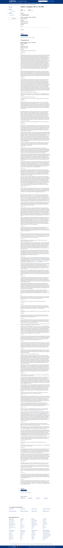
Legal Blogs (33, 532)
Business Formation (34, 520)
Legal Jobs (33, 531)
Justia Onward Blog (45, 537)
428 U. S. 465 (46, 267)
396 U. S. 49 (23, 331)
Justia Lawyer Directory (46, 532)
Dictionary (44, 520)
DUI (20, 523)
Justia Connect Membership (46, 531)
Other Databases (34, 530)
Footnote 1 (26, 178)
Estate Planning (22, 524)
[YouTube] (13, 546)
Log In (49, 1)
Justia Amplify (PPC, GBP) (46, 536)
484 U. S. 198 (45, 480)
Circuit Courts (11, 536)
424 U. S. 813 (40, 260)
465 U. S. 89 (39, 86)
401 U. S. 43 (33, 413)
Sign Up (52, 1)
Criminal (21, 521)
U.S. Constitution (11, 531)
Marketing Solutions (46, 530)
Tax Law (33, 527)
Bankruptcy (21, 520)
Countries (33, 538)
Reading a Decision (46, 511)
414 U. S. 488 (33, 333)
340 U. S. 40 (39, 337)
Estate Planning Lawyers (12, 524)
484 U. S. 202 (38, 396)
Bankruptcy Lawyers (11, 520)
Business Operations (34, 521)
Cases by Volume (34, 508)
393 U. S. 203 (41, 326)
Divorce (21, 522)
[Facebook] (14, 546)
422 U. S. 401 (35, 195)
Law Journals (44, 524)
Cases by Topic (22, 508)
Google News (46, 498)
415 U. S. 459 (40, 198)
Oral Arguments (23, 490)
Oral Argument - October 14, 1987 (25, 492)
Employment (33, 522)
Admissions (44, 521)
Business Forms (34, 533)
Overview (10, 7)
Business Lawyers (11, 521)
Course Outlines (45, 523)
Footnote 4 (31, 224)
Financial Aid (44, 522)
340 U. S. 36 (36, 337)
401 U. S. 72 (27, 425)
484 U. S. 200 (47, 367)
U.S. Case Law (15, 4)
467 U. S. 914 (24, 408)
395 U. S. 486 (46, 235)
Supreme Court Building (24, 511)
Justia (9, 4)
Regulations (10, 533)
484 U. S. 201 (32, 90)
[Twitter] (18, 546)
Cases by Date (11, 508)
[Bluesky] (17, 546)
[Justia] (12, 1)
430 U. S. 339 (40, 408)
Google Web (38, 498)
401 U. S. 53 (37, 413)
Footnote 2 (22, 309)
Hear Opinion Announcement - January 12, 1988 (27, 37)
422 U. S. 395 (32, 195)
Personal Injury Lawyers (12, 527)
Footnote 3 (22, 313)
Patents (33, 536)
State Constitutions (22, 531)
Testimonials (44, 538)
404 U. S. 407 (27, 196)
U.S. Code (10, 532)
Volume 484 (28, 4)
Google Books (30, 498)
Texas (21, 538)
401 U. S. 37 (38, 103)
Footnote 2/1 (29, 383)
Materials (10, 13)
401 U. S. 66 (24, 425)
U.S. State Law (22, 530)
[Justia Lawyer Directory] (19, 546)
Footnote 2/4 (25, 420)
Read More (22, 29)
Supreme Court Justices (12, 511)
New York (21, 537)
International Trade (34, 524)
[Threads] (16, 546)
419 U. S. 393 (22, 198)
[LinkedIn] (12, 546)
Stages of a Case (34, 511)
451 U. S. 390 (31, 235)
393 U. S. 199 (37, 326)
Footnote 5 (28, 230)
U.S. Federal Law (11, 530)
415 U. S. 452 (36, 198)
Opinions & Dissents (24, 35)
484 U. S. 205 (22, 95)
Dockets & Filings (11, 538)
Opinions (10, 9)
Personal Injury (22, 527)
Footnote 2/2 (22, 447)
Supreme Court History (46, 508)
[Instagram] (15, 546)
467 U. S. (45, 405)
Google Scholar (23, 498)
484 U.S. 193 (31, 42)
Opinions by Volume (24, 4)
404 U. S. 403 (24, 196)
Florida (21, 536)
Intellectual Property (34, 523)
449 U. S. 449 (43, 445)
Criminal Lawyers (11, 522)
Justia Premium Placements (46, 533)
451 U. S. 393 (35, 235)
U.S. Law (12, 4)
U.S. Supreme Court (19, 4)
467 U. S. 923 (28, 408)
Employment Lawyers (12, 523)
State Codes (21, 532)
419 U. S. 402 (26, 198)
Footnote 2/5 (44, 442)
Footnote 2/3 (41, 410)
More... (10, 528)
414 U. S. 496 (36, 333)
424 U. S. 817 (44, 260)
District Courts (11, 537)
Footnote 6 (25, 248)
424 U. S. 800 (36, 260)
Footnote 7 (26, 257)
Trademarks (33, 537)
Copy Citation (14, 18)
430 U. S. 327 (37, 408)
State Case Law (22, 533)
